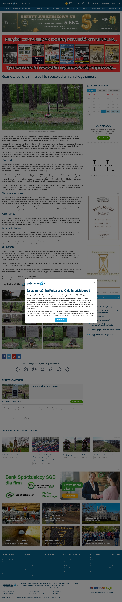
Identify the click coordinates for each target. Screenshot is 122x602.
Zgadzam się (61, 320)
